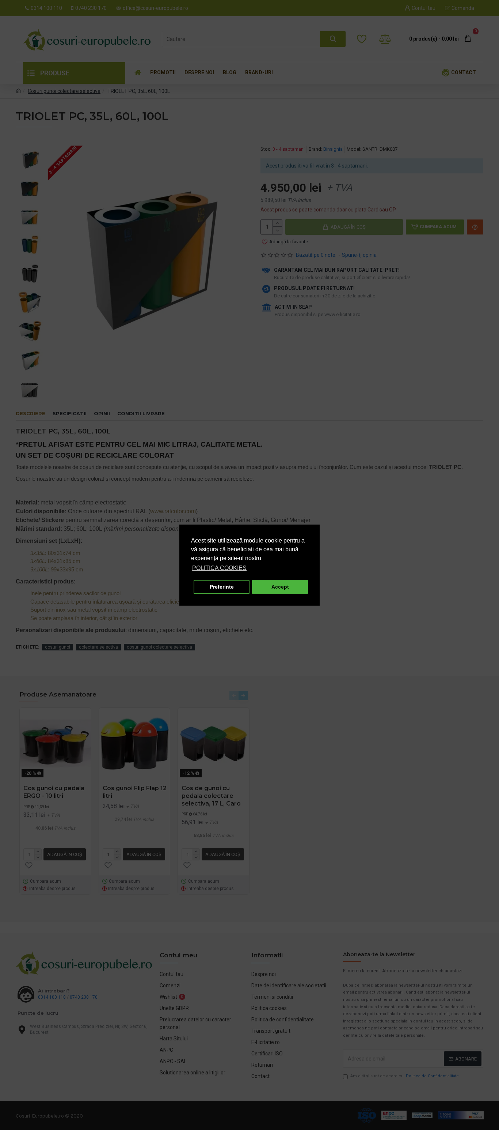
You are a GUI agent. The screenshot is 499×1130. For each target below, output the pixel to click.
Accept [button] (280, 587)
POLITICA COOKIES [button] (219, 568)
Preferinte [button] (222, 587)
